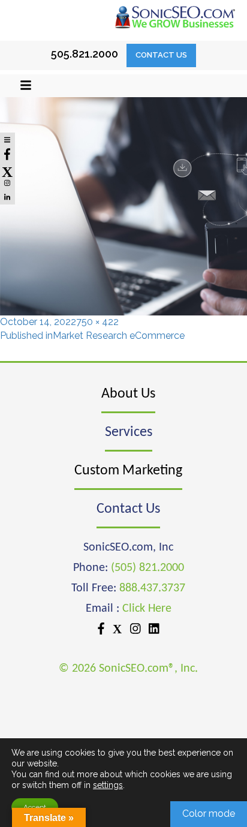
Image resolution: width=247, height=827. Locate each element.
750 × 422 (97, 321)
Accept (34, 807)
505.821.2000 (84, 53)
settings (108, 785)
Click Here (146, 609)
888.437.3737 (152, 588)
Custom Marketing (128, 471)
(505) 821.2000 (147, 568)
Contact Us (161, 54)
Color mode (208, 813)
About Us (128, 394)
